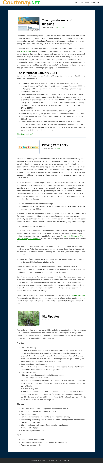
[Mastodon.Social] (65, 460)
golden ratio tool (78, 295)
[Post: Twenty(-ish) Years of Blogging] (28, 24)
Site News (61, 27)
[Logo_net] (21, 1)
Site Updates (50, 316)
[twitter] (72, 460)
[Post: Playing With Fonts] (28, 147)
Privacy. (58, 460)
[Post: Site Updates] (28, 318)
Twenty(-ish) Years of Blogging (57, 22)
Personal (56, 27)
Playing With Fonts (55, 145)
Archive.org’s (26, 51)
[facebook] (68, 460)
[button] (98, 2)
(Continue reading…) (25, 134)
